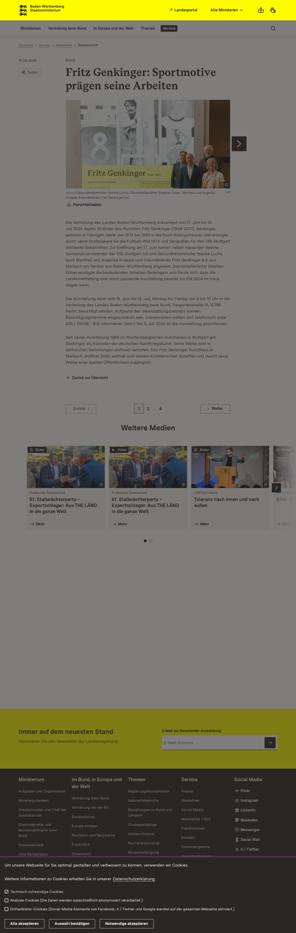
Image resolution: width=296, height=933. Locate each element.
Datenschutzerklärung (134, 878)
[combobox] (227, 10)
